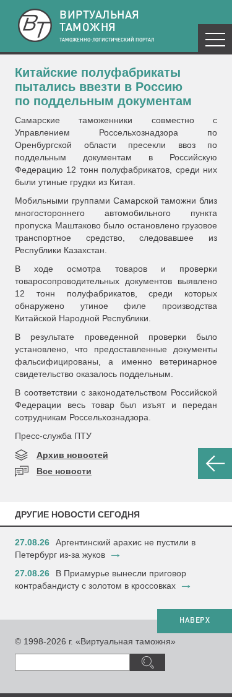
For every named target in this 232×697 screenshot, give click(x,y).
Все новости (64, 471)
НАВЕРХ (194, 621)
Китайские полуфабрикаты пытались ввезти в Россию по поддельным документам (103, 87)
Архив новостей (72, 455)
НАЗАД (215, 463)
